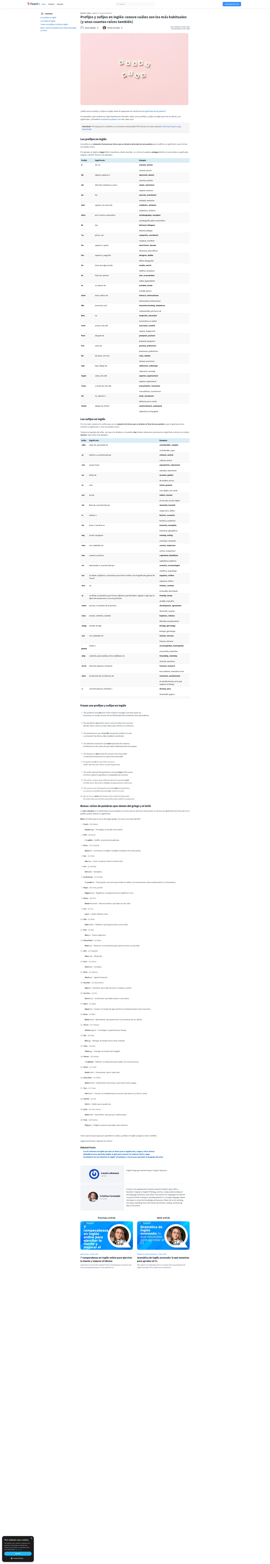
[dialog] (18, 1549)
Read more (19, 1549)
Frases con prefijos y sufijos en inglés (54, 24)
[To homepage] (33, 4)
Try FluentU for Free (232, 4)
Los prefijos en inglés (48, 17)
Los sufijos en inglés (47, 21)
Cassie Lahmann (90, 28)
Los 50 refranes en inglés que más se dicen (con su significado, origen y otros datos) (118, 1151)
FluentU (83, 13)
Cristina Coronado (113, 28)
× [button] (31, 1538)
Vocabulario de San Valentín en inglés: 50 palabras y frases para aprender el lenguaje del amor (123, 1157)
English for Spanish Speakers (102, 13)
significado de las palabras (154, 111)
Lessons (60, 4)
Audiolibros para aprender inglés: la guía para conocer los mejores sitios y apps (116, 1154)
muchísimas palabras (109, 119)
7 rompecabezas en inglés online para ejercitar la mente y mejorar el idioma (106, 1259)
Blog (43, 4)
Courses (51, 4)
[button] (18, 1558)
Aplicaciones (84, 1254)
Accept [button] (17, 1554)
